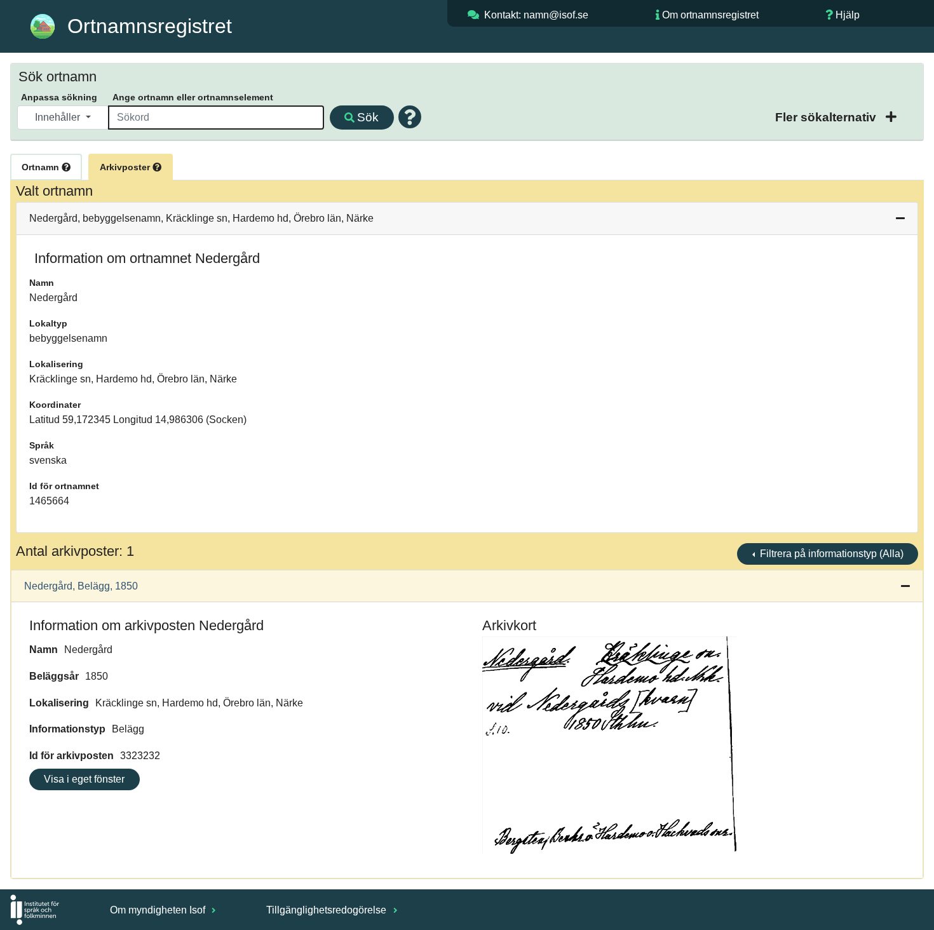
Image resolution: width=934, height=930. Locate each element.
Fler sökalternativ (827, 117)
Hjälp (848, 15)
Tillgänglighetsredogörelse (327, 910)
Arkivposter (126, 167)
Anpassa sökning (59, 97)
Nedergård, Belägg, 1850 (81, 586)
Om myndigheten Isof (159, 910)
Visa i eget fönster (84, 779)
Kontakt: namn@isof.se (536, 15)
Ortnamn (42, 167)
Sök (368, 117)
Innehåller (59, 117)
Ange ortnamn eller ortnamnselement (192, 97)
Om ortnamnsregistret (710, 15)
